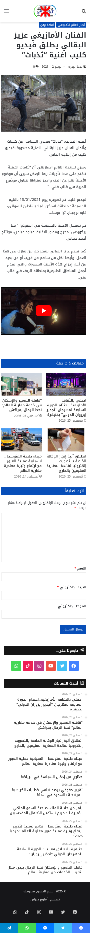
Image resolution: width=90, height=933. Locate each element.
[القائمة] (6, 13)
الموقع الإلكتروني (72, 606)
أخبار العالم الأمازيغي (71, 25)
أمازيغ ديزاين (39, 899)
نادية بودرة (75, 66)
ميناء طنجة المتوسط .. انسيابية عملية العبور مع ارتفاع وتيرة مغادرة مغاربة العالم (23, 463)
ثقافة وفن (47, 25)
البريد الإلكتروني (71, 587)
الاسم (80, 568)
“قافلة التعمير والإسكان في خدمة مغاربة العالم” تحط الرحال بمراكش (22, 405)
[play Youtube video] (43, 311)
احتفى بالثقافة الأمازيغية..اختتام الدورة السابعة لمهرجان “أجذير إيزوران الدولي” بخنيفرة (66, 407)
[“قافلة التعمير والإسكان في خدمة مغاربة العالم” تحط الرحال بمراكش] (21, 384)
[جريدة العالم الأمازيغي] (45, 11)
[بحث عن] (83, 13)
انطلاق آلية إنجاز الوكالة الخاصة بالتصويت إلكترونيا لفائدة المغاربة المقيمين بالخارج (66, 463)
